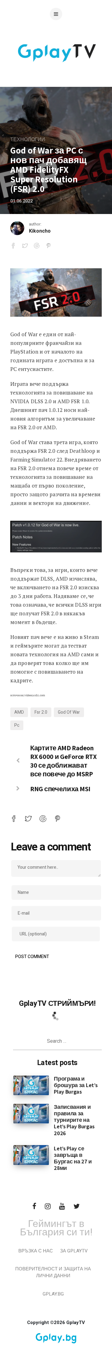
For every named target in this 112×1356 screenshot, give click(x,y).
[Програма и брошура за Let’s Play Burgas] (31, 1085)
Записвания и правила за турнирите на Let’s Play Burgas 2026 (74, 1119)
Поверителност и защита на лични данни (53, 1272)
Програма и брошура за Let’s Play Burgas (75, 1085)
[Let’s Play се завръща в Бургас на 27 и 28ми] (31, 1154)
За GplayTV (74, 1250)
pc (16, 725)
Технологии (27, 139)
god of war (69, 712)
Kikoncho (40, 231)
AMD (19, 712)
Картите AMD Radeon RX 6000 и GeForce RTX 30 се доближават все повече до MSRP (63, 760)
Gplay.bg (53, 1294)
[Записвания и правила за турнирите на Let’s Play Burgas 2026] (31, 1113)
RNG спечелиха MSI (60, 788)
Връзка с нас (35, 1250)
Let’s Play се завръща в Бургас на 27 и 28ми (73, 1158)
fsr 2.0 (41, 712)
